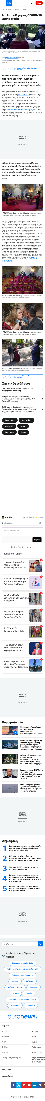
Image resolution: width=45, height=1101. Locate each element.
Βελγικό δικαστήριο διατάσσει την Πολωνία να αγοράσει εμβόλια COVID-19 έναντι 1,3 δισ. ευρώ (19, 398)
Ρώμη (23, 432)
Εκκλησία (9, 432)
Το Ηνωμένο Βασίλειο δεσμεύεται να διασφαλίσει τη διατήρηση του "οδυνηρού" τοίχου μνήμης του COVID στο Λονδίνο (19, 409)
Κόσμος (17, 10)
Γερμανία (34, 987)
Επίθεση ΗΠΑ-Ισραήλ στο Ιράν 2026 (22, 969)
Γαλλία (29, 993)
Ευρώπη (5, 1031)
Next (4, 1042)
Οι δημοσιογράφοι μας (11, 1058)
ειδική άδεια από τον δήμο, (20, 109)
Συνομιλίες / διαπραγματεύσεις (22, 999)
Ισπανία (15, 981)
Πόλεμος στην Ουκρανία (22, 975)
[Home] (3, 10)
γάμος (23, 426)
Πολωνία (31, 1005)
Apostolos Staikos (11, 58)
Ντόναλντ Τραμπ (15, 987)
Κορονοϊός (9, 420)
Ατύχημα (30, 981)
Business (5, 1037)
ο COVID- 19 (24, 94)
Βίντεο (5, 1052)
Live (39, 3)
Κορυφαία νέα (12, 722)
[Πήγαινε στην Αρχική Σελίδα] (9, 3)
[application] (22, 36)
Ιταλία (25, 10)
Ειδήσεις (9, 10)
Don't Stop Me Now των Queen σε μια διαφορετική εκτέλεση (17, 389)
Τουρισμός (15, 1005)
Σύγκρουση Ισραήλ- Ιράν (22, 963)
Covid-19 (9, 426)
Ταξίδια (5, 1047)
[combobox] (22, 943)
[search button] (40, 943)
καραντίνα (26, 420)
